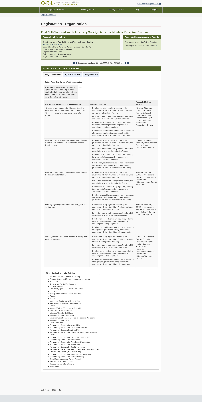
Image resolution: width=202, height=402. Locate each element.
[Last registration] (128, 63)
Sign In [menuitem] (154, 10)
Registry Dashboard (48, 15)
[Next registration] (125, 63)
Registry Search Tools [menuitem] (56, 10)
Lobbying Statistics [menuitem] (115, 10)
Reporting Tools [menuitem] (86, 10)
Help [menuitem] (137, 10)
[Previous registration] (76, 63)
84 (157, 42)
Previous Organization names (52, 44)
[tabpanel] (101, 223)
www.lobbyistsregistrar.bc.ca (148, 4)
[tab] (52, 75)
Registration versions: (86, 63)
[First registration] (73, 63)
